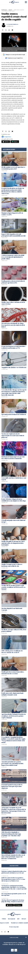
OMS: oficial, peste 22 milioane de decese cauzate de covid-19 (12, 651)
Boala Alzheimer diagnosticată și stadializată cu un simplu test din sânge (13, 500)
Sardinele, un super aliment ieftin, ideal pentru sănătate (13, 630)
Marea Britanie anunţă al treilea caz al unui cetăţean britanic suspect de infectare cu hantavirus (13, 856)
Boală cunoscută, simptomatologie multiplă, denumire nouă (12, 694)
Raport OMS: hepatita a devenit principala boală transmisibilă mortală (13, 235)
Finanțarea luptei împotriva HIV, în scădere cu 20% (12, 214)
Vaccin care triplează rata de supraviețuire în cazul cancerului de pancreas (12, 435)
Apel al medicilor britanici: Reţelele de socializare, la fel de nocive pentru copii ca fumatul (13, 716)
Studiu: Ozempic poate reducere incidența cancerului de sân (11, 565)
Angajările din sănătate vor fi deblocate (13, 367)
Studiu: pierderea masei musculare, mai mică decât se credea (12, 672)
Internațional (11, 919)
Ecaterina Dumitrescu (13, 24)
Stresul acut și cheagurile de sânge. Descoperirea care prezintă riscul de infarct (13, 325)
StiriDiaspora (4, 9)
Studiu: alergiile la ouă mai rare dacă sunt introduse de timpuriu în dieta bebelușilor (12, 543)
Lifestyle (24, 919)
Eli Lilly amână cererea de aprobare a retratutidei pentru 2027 (13, 168)
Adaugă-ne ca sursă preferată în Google (15, 54)
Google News (7, 136)
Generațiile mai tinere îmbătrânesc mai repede (13, 478)
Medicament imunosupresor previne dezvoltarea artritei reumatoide (13, 457)
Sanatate (10, 9)
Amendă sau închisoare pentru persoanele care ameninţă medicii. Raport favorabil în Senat (12, 763)
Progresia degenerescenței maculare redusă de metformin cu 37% (13, 347)
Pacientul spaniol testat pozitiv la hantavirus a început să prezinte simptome (11, 786)
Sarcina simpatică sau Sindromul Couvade (11, 609)
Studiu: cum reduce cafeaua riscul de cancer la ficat (13, 303)
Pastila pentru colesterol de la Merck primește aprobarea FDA (13, 282)
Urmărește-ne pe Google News (15, 58)
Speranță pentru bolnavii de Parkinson (13, 414)
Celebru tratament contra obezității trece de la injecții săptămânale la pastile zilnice (12, 257)
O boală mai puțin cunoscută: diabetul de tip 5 (13, 521)
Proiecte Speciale (14, 927)
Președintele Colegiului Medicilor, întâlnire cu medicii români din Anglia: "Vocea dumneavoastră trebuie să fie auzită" (13, 739)
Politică (4, 919)
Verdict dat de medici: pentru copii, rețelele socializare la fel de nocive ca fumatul (13, 587)
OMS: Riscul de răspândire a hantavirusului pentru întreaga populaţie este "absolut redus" (11, 833)
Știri (18, 919)
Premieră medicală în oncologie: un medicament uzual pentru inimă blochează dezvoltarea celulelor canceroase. (12, 190)
